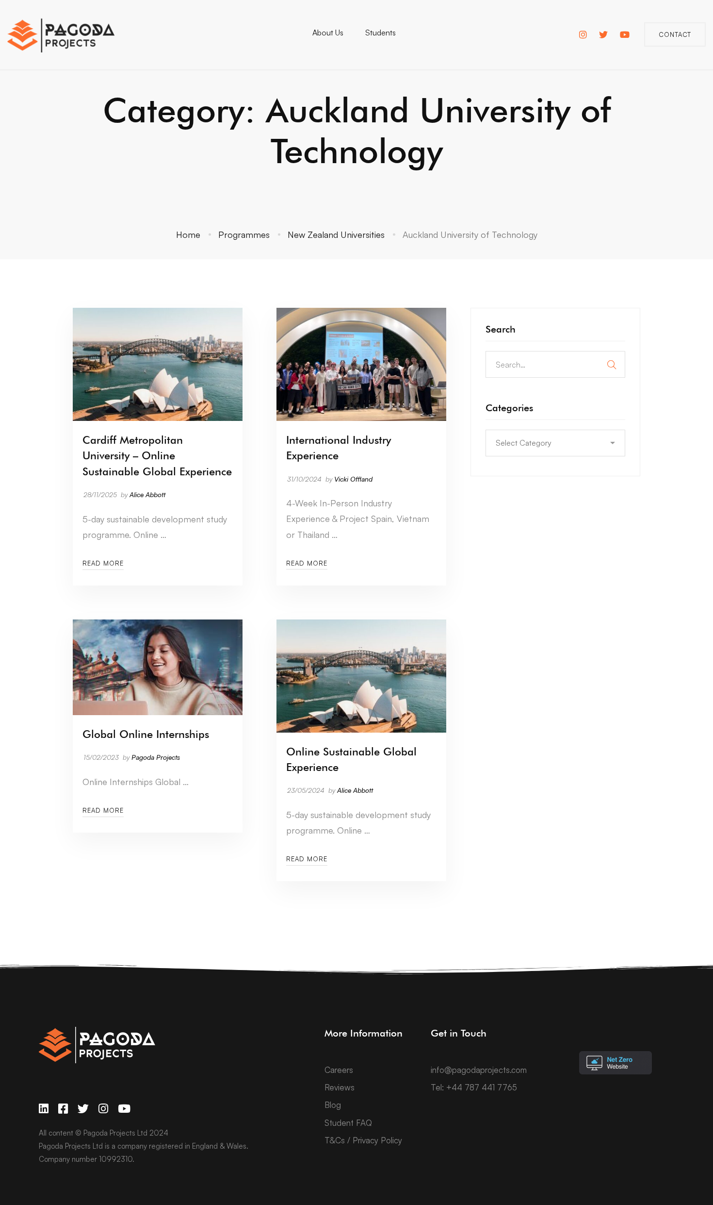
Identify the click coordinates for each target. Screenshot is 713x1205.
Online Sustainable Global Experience (351, 759)
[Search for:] (555, 364)
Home (188, 234)
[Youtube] (124, 1109)
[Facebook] (63, 1109)
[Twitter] (83, 1109)
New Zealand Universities (336, 234)
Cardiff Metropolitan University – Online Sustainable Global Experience (157, 455)
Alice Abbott (147, 494)
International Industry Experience (338, 448)
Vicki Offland (353, 479)
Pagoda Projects (155, 757)
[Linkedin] (43, 1109)
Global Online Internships (145, 734)
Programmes (244, 234)
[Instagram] (103, 1109)
